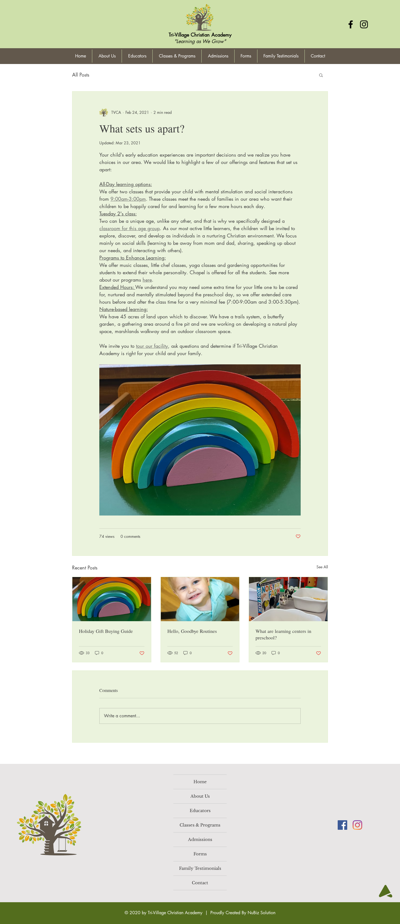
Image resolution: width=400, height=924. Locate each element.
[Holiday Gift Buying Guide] (111, 599)
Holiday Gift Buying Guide (106, 631)
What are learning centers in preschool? (283, 634)
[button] (321, 75)
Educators (200, 810)
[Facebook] (350, 24)
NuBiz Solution (261, 913)
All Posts (80, 74)
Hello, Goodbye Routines (192, 631)
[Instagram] (364, 24)
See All (322, 566)
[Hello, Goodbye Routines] (200, 599)
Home (200, 781)
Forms (200, 853)
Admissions (200, 839)
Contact (200, 882)
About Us (200, 796)
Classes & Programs (200, 825)
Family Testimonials (200, 868)
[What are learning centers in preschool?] (288, 599)
